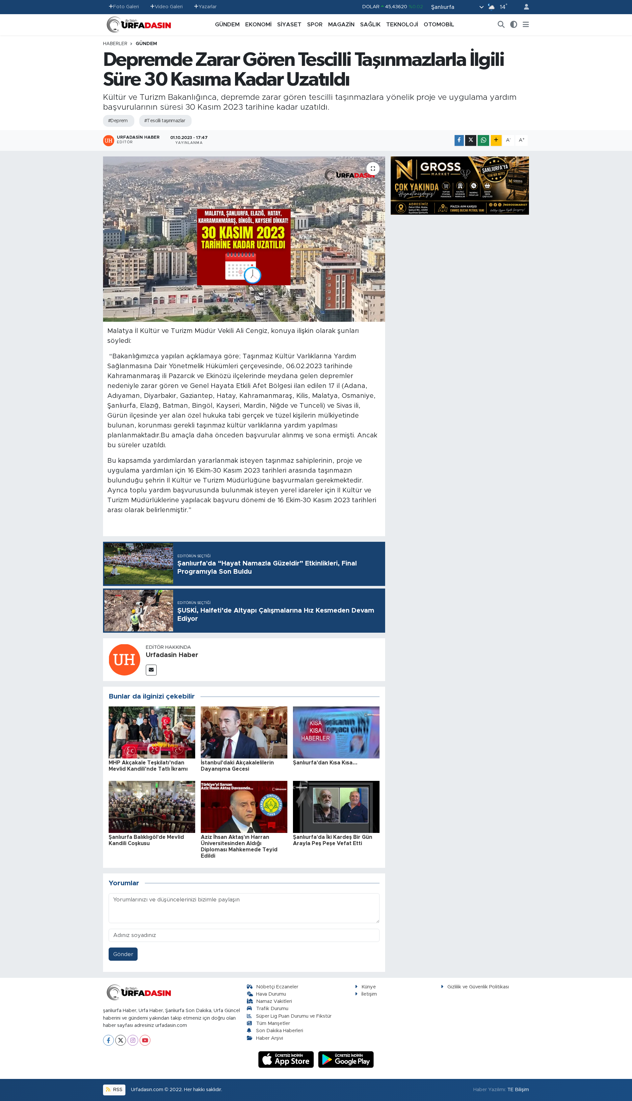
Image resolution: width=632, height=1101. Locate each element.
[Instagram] (132, 1040)
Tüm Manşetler (273, 1023)
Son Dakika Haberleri (279, 1030)
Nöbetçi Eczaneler (277, 986)
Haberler (115, 43)
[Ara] (501, 24)
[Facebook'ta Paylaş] (459, 140)
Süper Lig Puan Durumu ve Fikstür (293, 1016)
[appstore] (287, 1059)
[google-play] (346, 1059)
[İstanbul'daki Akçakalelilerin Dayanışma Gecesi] (244, 732)
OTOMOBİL (439, 24)
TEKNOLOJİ (402, 24)
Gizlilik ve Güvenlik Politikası (478, 986)
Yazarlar (207, 6)
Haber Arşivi (269, 1038)
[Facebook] (108, 1040)
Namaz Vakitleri (274, 1001)
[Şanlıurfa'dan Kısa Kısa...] (336, 732)
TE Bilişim (518, 1089)
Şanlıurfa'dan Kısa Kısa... (325, 762)
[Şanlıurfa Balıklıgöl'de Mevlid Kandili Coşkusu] (152, 806)
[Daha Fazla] (496, 140)
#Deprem (118, 121)
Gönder (123, 954)
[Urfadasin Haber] (124, 659)
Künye (368, 986)
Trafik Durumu (272, 1008)
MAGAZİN (341, 24)
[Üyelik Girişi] (523, 7)
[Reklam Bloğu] (460, 185)
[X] (120, 1040)
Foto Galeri (126, 6)
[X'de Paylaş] (470, 140)
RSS (117, 1089)
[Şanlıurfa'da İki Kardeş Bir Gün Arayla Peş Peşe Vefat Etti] (336, 806)
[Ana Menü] (526, 24)
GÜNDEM (227, 24)
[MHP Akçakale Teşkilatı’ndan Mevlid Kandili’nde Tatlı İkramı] (152, 732)
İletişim (369, 994)
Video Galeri (169, 6)
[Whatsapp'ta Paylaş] (483, 140)
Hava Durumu (271, 994)
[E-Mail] (151, 670)
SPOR (315, 24)
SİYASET (289, 24)
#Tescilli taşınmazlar (164, 121)
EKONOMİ (258, 24)
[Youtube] (145, 1040)
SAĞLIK (370, 24)
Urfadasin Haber (172, 655)
